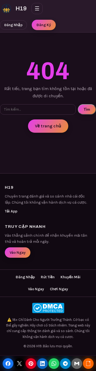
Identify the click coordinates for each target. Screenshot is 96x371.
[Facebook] (8, 363)
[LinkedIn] (42, 363)
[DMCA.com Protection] (48, 308)
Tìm (87, 109)
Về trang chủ (48, 125)
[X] (19, 363)
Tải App (11, 211)
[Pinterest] (31, 363)
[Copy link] (88, 363)
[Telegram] (65, 363)
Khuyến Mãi (71, 277)
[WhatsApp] (54, 363)
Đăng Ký (44, 25)
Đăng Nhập (13, 25)
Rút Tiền (48, 277)
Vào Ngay (18, 252)
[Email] (76, 363)
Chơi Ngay (59, 289)
